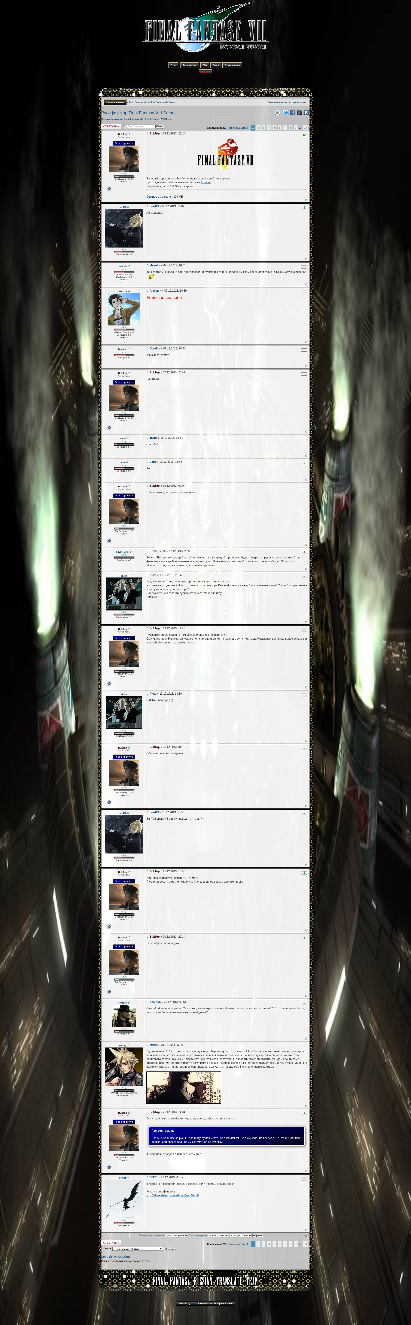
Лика (153, 575)
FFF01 (154, 1177)
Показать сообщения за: (152, 1235)
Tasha (153, 437)
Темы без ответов (277, 102)
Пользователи (232, 65)
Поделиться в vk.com (306, 112)
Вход (173, 65)
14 (305, 127)
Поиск (216, 65)
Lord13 (154, 206)
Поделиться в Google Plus (299, 112)
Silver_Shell (158, 551)
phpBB (194, 1303)
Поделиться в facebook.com (292, 112)
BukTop (155, 133)
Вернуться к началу (306, 200)
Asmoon (155, 1002)
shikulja (155, 265)
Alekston (155, 290)
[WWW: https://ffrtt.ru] (109, 189)
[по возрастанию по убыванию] (246, 1235)
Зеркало (165, 196)
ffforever (206, 182)
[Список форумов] (205, 53)
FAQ (205, 65)
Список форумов (115, 102)
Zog (184, 178)
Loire (153, 461)
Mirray (154, 1044)
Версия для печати (277, 112)
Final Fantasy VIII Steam (162, 102)
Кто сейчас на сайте (115, 1256)
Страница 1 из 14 (238, 128)
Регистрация (190, 65)
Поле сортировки (198, 1235)
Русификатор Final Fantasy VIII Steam (138, 112)
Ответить (106, 125)
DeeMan (155, 348)
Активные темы (297, 102)
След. (304, 1235)
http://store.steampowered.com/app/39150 (172, 1195)
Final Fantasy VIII (138, 102)
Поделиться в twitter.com (286, 112)
